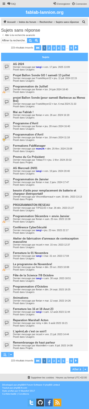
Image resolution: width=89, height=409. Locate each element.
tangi (39, 67)
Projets (29, 162)
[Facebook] (49, 402)
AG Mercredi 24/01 (25, 168)
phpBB (20, 385)
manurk (40, 148)
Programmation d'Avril (28, 134)
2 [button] (49, 48)
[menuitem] (11, 3)
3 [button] (54, 48)
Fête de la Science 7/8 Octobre (33, 275)
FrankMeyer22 (43, 78)
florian (39, 89)
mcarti (39, 244)
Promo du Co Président (28, 157)
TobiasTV (41, 160)
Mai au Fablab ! (23, 112)
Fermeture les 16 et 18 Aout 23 (33, 309)
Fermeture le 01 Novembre (30, 253)
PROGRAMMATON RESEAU (31, 205)
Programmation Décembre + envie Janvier (41, 216)
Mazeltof (25, 391)
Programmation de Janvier (31, 179)
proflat (11, 391)
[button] (37, 47)
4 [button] (58, 48)
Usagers (30, 69)
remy (38, 323)
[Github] (40, 402)
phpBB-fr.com (20, 388)
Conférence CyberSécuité (30, 227)
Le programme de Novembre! (32, 264)
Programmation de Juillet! (30, 86)
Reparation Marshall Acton (30, 320)
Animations (20, 297)
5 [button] (63, 48)
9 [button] (71, 48)
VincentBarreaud (44, 196)
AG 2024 (18, 64)
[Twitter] (31, 402)
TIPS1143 (41, 208)
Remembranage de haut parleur (34, 342)
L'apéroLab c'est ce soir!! (29, 331)
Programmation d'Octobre (30, 286)
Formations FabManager (29, 145)
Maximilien (41, 345)
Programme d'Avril (25, 123)
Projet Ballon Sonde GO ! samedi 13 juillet (41, 75)
